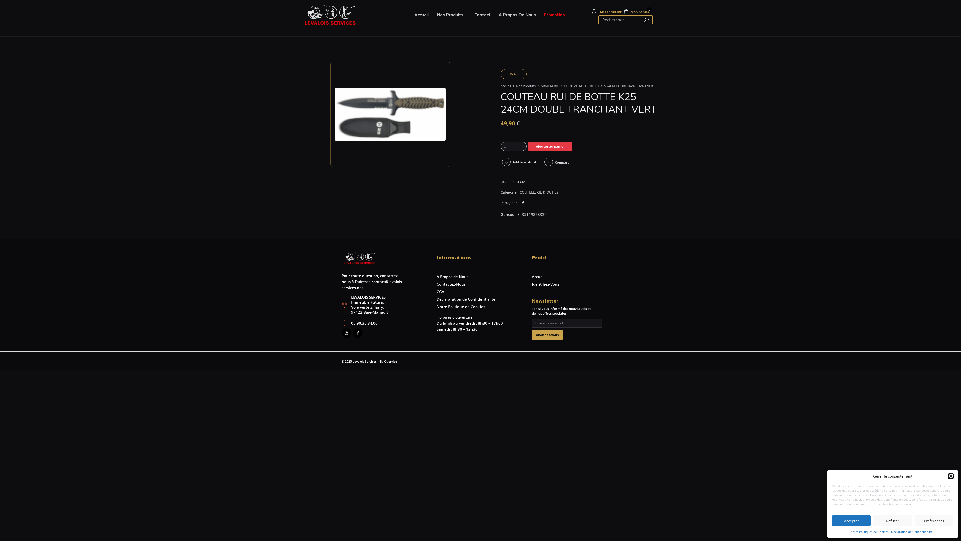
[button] (950, 476)
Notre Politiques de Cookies (869, 532)
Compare (562, 162)
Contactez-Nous (451, 284)
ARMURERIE (550, 86)
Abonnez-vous (547, 335)
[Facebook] (523, 202)
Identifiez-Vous (545, 284)
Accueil (506, 86)
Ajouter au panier (550, 146)
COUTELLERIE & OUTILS (514, 74)
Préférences (934, 520)
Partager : (509, 202)
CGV (440, 291)
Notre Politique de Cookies (461, 306)
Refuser (892, 520)
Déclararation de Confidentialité (466, 299)
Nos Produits (526, 86)
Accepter (851, 520)
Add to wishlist (524, 162)
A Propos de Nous (452, 276)
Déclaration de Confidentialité (912, 532)
